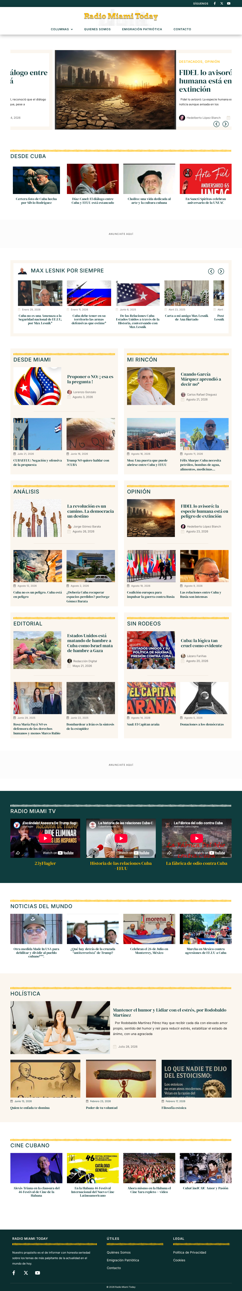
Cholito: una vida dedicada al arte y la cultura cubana (149, 200)
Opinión (168, 62)
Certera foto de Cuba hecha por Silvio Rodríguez (36, 200)
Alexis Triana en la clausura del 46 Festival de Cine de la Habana (36, 1191)
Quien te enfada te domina (30, 1107)
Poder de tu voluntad (101, 1107)
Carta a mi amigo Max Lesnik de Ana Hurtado (186, 317)
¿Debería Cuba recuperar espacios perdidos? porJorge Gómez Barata (88, 597)
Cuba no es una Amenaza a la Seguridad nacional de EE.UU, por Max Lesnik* (40, 319)
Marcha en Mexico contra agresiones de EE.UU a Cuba (205, 951)
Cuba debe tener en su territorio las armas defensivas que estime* (89, 319)
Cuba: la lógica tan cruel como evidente (201, 643)
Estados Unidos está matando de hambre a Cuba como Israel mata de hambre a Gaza (90, 643)
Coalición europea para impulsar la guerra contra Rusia (151, 594)
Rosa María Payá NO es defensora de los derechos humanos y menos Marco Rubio (36, 728)
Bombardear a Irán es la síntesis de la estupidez (90, 726)
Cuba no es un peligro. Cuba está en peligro (37, 594)
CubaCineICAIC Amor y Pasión (205, 1187)
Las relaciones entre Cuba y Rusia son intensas (200, 594)
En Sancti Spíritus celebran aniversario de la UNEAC (206, 200)
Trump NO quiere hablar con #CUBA (88, 462)
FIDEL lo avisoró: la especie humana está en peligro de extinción (180, 80)
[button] (216, 124)
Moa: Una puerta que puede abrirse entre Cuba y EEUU (147, 462)
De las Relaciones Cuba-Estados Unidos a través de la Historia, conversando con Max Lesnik (137, 321)
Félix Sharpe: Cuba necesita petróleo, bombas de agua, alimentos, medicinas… (200, 465)
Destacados (146, 62)
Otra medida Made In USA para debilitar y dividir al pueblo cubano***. (36, 953)
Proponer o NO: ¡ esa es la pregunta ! (90, 379)
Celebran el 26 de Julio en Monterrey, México (149, 951)
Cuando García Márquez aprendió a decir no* (201, 379)
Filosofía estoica (174, 1107)
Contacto (182, 29)
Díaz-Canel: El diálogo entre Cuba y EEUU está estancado (93, 200)
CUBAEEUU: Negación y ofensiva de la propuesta (37, 462)
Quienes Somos (97, 29)
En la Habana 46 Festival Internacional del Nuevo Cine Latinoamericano (92, 1191)
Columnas (60, 29)
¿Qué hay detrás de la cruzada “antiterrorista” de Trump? (93, 951)
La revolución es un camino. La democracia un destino (90, 511)
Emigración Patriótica (142, 29)
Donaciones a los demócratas (202, 724)
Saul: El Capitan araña (143, 724)
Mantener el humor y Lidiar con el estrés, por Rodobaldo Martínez (169, 1012)
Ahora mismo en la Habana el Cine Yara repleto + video (149, 1189)
